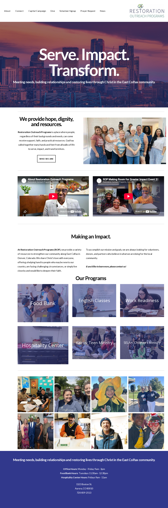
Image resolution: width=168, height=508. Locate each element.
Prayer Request (87, 11)
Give (52, 11)
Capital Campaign (37, 11)
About (7, 11)
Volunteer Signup (67, 11)
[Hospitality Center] (43, 364)
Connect (19, 11)
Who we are (46, 158)
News (103, 11)
